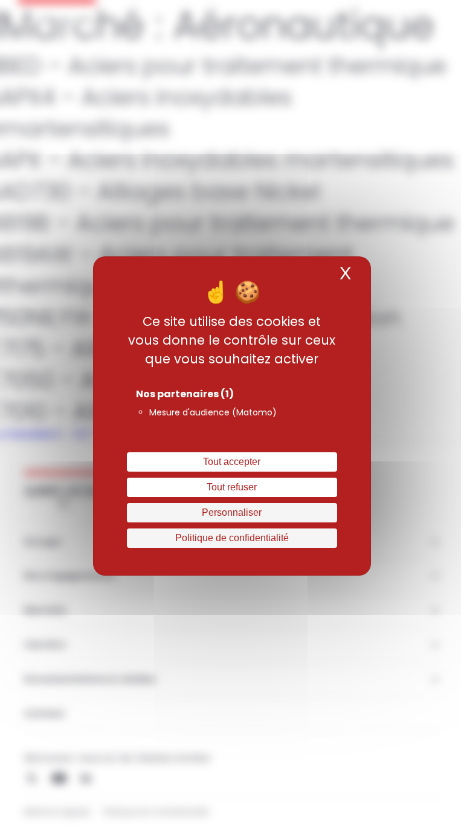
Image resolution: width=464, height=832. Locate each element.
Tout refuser (232, 487)
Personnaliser (232, 512)
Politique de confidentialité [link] (232, 538)
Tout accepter (231, 462)
